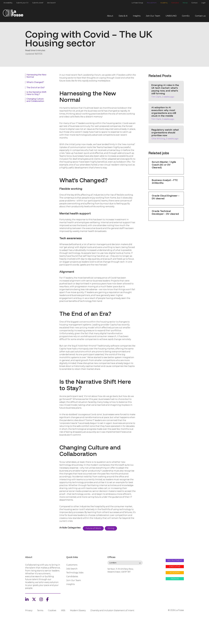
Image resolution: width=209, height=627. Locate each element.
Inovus (185, 3)
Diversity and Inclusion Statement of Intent (112, 610)
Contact (194, 3)
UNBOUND (171, 16)
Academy (164, 3)
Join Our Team (153, 16)
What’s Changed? (35, 82)
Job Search (51, 3)
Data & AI (123, 16)
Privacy (28, 610)
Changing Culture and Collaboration (35, 100)
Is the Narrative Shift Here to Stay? (36, 93)
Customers (71, 565)
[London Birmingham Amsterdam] (125, 563)
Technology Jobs (74, 572)
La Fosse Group (137, 3)
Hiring (111, 528)
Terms (40, 610)
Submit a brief (37, 3)
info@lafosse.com (115, 576)
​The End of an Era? (35, 87)
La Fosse (13, 14)
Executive (175, 3)
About (110, 16)
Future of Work (93, 528)
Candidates (72, 576)
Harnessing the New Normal (36, 76)
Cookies (52, 610)
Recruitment (152, 3)
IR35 (63, 610)
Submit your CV (22, 3)
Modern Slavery (78, 610)
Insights (136, 16)
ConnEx (186, 16)
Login (203, 3)
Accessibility (8, 3)
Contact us (200, 16)
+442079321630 (114, 580)
